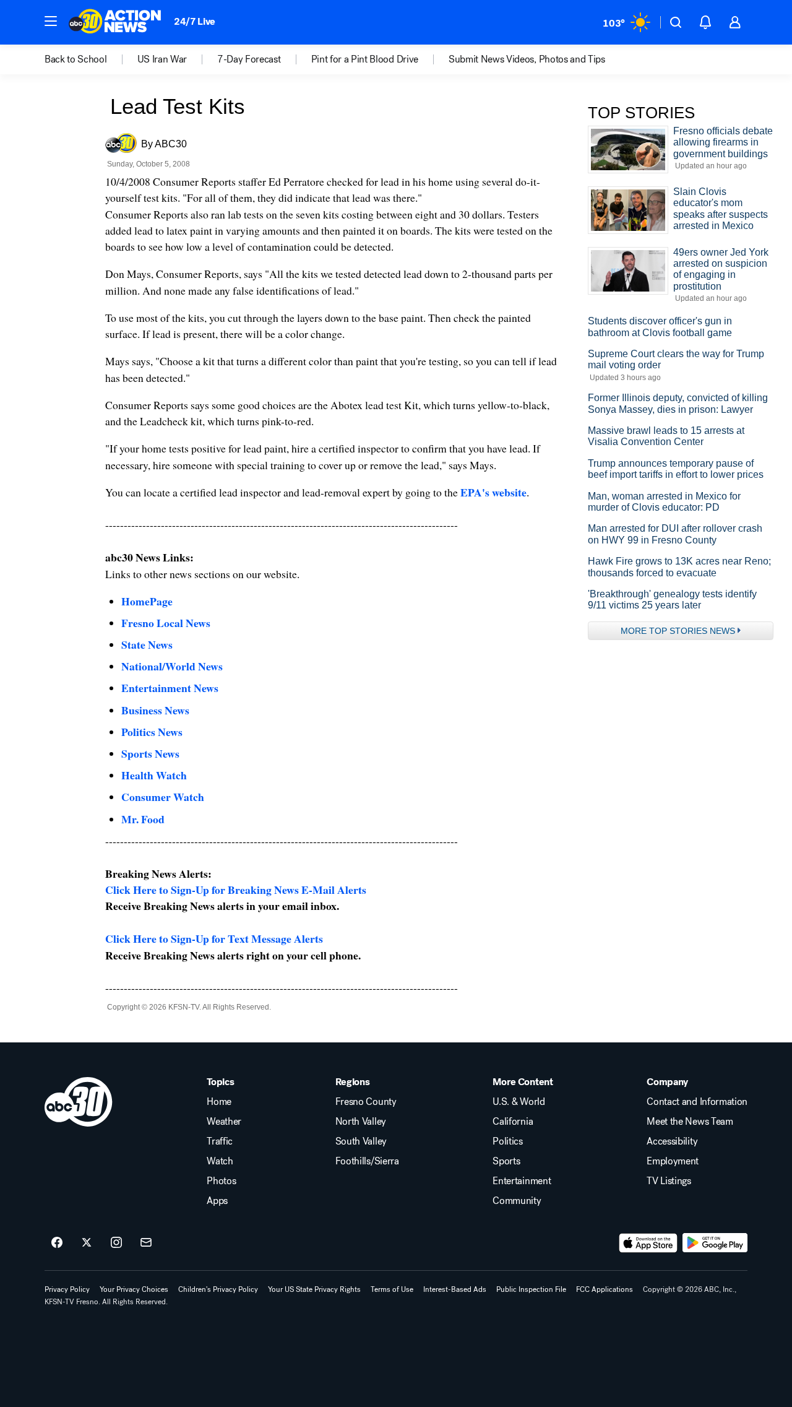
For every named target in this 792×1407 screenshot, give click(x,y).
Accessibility (672, 1141)
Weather (224, 1122)
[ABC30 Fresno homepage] (115, 22)
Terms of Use (392, 1289)
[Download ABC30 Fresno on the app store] (648, 1243)
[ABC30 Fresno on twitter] (86, 1243)
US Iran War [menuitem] (162, 59)
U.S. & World (518, 1102)
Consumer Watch (162, 797)
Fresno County (366, 1102)
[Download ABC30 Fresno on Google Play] (714, 1243)
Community (517, 1201)
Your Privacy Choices (134, 1289)
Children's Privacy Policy (218, 1289)
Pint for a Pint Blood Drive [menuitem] (364, 59)
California (513, 1122)
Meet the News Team (690, 1122)
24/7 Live (194, 21)
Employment (673, 1161)
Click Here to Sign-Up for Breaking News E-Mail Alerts (235, 889)
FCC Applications (604, 1289)
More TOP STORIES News (678, 631)
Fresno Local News (165, 623)
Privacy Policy (67, 1289)
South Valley (361, 1141)
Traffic (220, 1141)
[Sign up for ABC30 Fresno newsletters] (146, 1243)
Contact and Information (697, 1102)
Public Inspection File (531, 1289)
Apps (217, 1201)
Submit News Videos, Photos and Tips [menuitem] (527, 59)
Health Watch (154, 775)
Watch (220, 1161)
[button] (51, 21)
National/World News (172, 666)
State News (147, 644)
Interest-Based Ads (454, 1289)
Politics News (152, 732)
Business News (155, 710)
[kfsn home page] (79, 1102)
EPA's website (493, 492)
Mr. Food (143, 819)
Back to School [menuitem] (76, 59)
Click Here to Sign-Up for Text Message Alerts (214, 938)
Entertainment (522, 1181)
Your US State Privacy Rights (314, 1289)
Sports (506, 1161)
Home (219, 1102)
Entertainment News (169, 688)
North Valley (360, 1122)
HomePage (147, 601)
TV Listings (669, 1181)
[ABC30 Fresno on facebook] (57, 1243)
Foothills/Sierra (367, 1161)
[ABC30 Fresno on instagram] (116, 1243)
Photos (221, 1181)
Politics (507, 1141)
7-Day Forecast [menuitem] (249, 59)
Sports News (150, 753)
